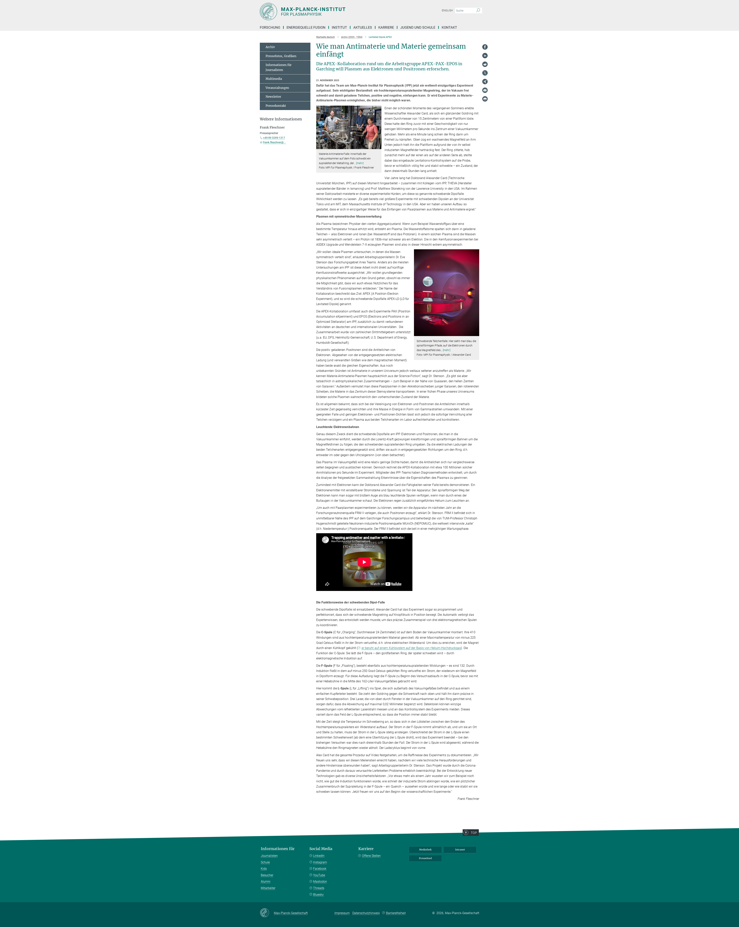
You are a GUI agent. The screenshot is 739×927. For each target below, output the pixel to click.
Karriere (365, 849)
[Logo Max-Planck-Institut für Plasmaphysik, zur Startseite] (332, 11)
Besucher (267, 875)
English (447, 10)
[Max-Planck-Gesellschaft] (267, 913)
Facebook (319, 868)
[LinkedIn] (485, 55)
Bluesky (318, 894)
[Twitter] (485, 73)
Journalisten (269, 856)
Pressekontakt (276, 106)
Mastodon (320, 881)
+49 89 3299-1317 (274, 137)
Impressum (342, 913)
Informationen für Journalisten (279, 67)
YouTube (319, 875)
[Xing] (485, 81)
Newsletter (273, 96)
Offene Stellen (371, 856)
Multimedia (274, 79)
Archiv (270, 47)
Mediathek (425, 849)
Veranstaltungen (277, 88)
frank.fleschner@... (274, 142)
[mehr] (360, 163)
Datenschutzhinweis (366, 913)
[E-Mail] (485, 90)
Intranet (460, 849)
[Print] (485, 99)
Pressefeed (425, 858)
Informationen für (278, 849)
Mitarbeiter (268, 888)
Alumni (265, 881)
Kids (264, 868)
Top (474, 833)
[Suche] (478, 10)
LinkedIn (318, 856)
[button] (378, 146)
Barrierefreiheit (396, 913)
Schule (265, 862)
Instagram (320, 862)
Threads (318, 888)
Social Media (320, 849)
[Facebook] (485, 47)
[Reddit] (485, 64)
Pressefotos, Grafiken (281, 56)
